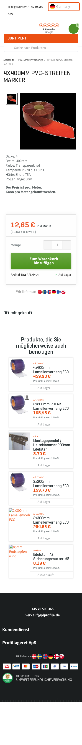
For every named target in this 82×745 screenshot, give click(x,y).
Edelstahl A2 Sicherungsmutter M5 (51, 556)
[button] (24, 121)
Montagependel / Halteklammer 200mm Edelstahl (51, 444)
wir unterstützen (27, 676)
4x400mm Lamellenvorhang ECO (51, 369)
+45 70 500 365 (42, 608)
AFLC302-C (38, 513)
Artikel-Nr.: (18, 275)
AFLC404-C (38, 363)
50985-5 (37, 550)
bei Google (49, 31)
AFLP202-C (38, 399)
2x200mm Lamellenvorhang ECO (51, 483)
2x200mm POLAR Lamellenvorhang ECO (51, 406)
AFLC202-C (38, 477)
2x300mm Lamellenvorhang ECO (51, 520)
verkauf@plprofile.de (43, 615)
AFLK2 (36, 436)
